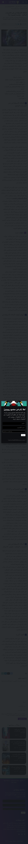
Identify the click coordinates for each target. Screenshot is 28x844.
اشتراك (23, 435)
